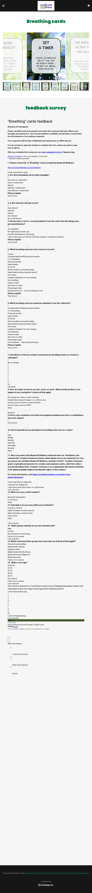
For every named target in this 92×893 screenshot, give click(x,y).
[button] (7, 5)
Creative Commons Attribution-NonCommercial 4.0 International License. (58, 873)
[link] (46, 6)
